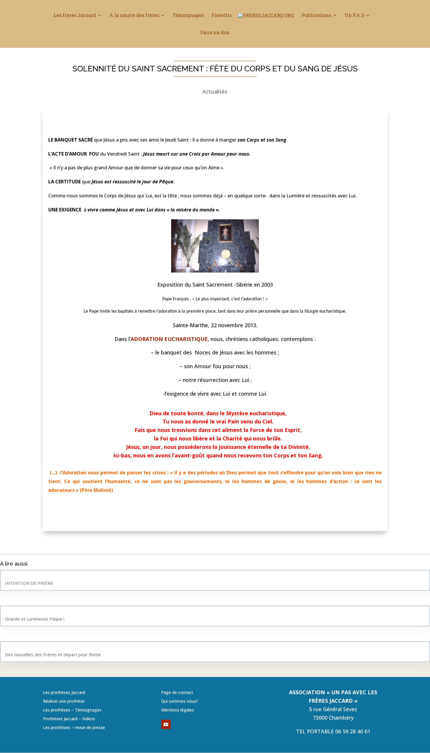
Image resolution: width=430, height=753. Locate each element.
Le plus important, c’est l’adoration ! (230, 299)
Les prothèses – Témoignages (72, 710)
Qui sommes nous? (179, 701)
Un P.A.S (354, 15)
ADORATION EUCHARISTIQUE (169, 338)
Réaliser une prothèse (64, 701)
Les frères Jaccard (75, 15)
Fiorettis (221, 15)
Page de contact (177, 692)
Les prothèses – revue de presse (74, 728)
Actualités (214, 91)
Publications (316, 15)
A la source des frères (134, 15)
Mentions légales (177, 710)
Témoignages (188, 15)
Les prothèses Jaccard (64, 692)
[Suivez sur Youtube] (166, 724)
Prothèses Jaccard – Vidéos (69, 719)
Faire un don (215, 32)
